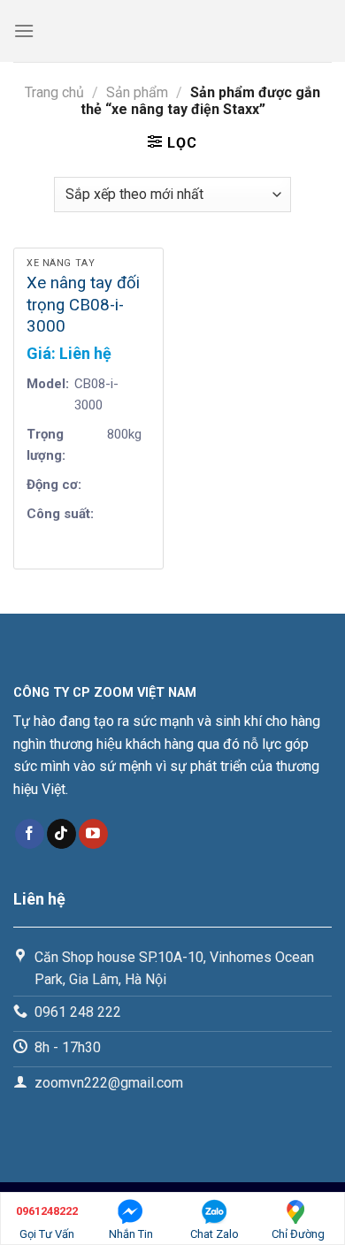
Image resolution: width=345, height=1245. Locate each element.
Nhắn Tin (131, 1234)
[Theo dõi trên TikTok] (61, 834)
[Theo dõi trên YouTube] (93, 834)
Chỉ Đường (298, 1234)
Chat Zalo (214, 1234)
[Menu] (23, 30)
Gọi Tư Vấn (47, 1222)
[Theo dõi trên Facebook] (29, 834)
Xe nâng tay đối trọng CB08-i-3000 (83, 304)
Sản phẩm (137, 92)
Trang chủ (54, 92)
